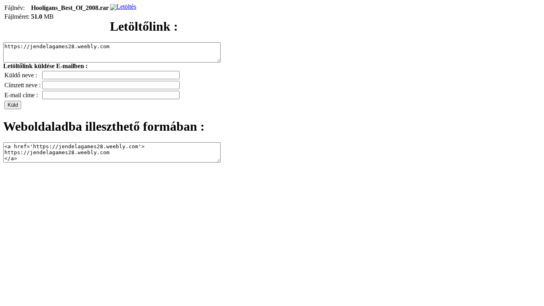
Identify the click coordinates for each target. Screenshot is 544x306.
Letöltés (126, 6)
